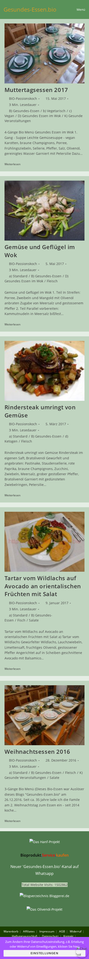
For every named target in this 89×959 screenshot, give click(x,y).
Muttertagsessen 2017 (36, 90)
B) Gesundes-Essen (24, 111)
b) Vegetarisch (54, 111)
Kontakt (68, 936)
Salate (34, 620)
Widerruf (75, 931)
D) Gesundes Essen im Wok (39, 116)
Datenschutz (50, 936)
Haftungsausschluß (24, 936)
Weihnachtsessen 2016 (37, 751)
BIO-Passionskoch (23, 98)
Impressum (46, 931)
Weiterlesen (14, 164)
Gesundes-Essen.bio (30, 9)
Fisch (21, 620)
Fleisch (52, 281)
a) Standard (18, 276)
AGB (62, 931)
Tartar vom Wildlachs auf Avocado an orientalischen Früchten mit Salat (43, 586)
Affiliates (29, 931)
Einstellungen (44, 953)
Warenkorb (11, 931)
